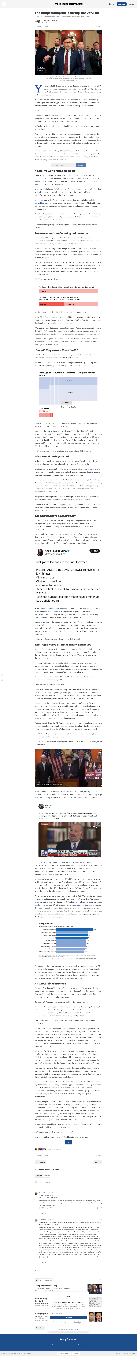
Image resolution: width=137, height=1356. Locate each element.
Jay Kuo (55, 20)
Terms (20, 1353)
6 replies (43, 1213)
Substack (118, 1353)
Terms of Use (77, 1322)
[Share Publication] (114, 4)
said (71, 195)
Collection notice (27, 1353)
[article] (68, 1289)
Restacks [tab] (47, 1176)
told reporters (40, 181)
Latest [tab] (42, 1280)
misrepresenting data (83, 905)
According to (95, 479)
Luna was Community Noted (51, 608)
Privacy (16, 1353)
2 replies (43, 1262)
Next (96, 1162)
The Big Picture (46, 20)
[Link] (31, 170)
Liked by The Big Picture (47, 1195)
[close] (86, 1294)
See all (38, 1328)
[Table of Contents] (2, 678)
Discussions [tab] (48, 1280)
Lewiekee (42, 1220)
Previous (42, 1162)
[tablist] (43, 1176)
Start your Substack (64, 1353)
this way (55, 279)
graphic (74, 354)
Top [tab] (37, 1280)
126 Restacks (57, 1149)
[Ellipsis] (101, 1192)
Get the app (76, 1353)
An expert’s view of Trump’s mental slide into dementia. (52, 1288)
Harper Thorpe (43, 1193)
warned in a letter (42, 203)
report (66, 916)
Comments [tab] (39, 1176)
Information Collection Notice (68, 1324)
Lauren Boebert (41, 617)
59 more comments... (41, 1271)
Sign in (131, 4)
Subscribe (121, 4)
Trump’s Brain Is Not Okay (46, 1285)
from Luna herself (78, 614)
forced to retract (45, 905)
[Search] (110, 4)
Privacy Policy (82, 1324)
